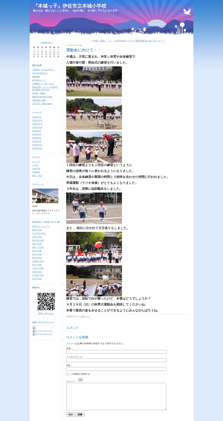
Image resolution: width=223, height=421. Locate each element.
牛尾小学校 (37, 272)
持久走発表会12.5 (39, 73)
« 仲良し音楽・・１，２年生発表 (108, 40)
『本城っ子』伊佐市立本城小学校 (69, 6)
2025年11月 (37, 124)
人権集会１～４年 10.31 (43, 84)
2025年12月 (37, 120)
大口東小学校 (38, 275)
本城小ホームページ (40, 226)
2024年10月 (37, 148)
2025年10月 (37, 127)
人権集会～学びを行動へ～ (43, 70)
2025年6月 (36, 131)
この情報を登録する (79, 374)
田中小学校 (37, 244)
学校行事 (36, 169)
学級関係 (36, 172)
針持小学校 (37, 254)
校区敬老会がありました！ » (150, 40)
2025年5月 (36, 134)
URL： (69, 365)
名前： (69, 348)
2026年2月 (36, 117)
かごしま (36, 162)
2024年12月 (37, 145)
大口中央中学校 (39, 233)
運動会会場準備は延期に (42, 97)
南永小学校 (37, 251)
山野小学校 (37, 237)
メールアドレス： (75, 357)
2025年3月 (36, 138)
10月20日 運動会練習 (42, 104)
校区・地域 (37, 176)
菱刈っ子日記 (38, 247)
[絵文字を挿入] (80, 381)
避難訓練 (36, 77)
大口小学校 (37, 279)
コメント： (72, 381)
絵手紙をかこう (39, 80)
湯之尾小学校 (38, 240)
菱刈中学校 (37, 230)
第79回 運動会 (39, 93)
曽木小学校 (37, 258)
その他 (35, 165)
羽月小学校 (37, 265)
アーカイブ (37, 113)
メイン (130, 40)
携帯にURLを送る (46, 313)
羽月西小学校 (38, 261)
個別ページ (85, 316)
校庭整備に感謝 (39, 100)
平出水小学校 (38, 268)
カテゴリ (36, 157)
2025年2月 (36, 141)
